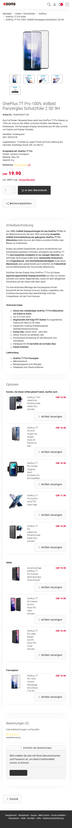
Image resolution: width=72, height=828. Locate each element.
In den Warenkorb (35, 190)
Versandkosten (27, 179)
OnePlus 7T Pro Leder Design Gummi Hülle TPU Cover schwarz (32, 640)
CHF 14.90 (61, 397)
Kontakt (31, 818)
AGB (23, 818)
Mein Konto (43, 815)
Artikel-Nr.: (7, 115)
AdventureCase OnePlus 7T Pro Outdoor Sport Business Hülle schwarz (34, 574)
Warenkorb (24, 815)
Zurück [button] (13, 799)
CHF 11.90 (61, 495)
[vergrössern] (36, 50)
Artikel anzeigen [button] (51, 416)
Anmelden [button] (19, 772)
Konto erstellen (58, 815)
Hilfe (39, 818)
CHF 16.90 (61, 428)
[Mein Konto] (54, 4)
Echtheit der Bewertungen (37, 748)
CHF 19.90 (61, 568)
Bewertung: (8, 165)
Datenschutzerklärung (53, 818)
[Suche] (48, 4)
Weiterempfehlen (20, 203)
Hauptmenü (11, 815)
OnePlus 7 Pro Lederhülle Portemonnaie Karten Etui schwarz (33, 403)
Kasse (34, 815)
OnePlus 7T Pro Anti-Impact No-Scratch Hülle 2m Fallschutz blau (32, 437)
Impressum (14, 818)
